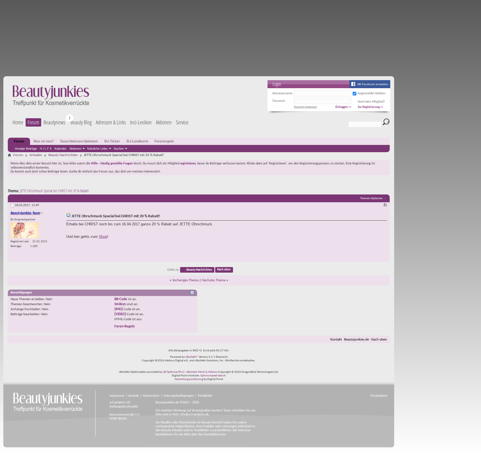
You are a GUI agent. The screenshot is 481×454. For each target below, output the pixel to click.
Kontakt (336, 339)
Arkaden (36, 155)
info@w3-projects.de (194, 414)
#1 (385, 204)
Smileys (120, 304)
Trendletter (205, 396)
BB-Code (120, 299)
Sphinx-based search (213, 375)
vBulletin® (191, 357)
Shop (103, 237)
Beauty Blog (81, 122)
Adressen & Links (111, 122)
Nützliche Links (97, 148)
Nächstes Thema (213, 280)
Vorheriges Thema (185, 280)
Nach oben (224, 270)
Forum (33, 122)
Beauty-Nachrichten (63, 155)
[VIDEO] (120, 314)
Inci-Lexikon (141, 122)
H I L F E (46, 148)
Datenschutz (151, 396)
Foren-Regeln (124, 326)
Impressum (117, 396)
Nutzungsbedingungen (178, 396)
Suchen (119, 148)
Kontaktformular (214, 434)
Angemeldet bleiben (371, 93)
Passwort (279, 101)
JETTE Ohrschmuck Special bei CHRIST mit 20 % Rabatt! (54, 190)
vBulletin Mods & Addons (202, 372)
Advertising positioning (189, 379)
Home (18, 122)
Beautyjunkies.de (356, 339)
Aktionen (75, 148)
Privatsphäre (378, 396)
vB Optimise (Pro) (173, 372)
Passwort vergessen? (305, 106)
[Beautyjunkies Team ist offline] (24, 230)
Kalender (61, 148)
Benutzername (283, 93)
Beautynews (54, 122)
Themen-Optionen (371, 198)
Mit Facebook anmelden (372, 84)
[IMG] (118, 309)
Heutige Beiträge (26, 148)
